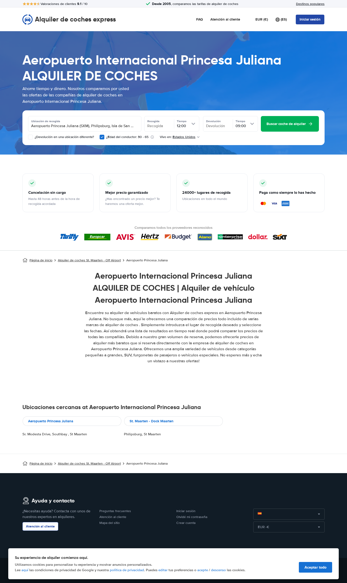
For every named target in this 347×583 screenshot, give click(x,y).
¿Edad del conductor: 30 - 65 (127, 137)
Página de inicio (41, 260)
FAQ (199, 19)
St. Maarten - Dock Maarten (152, 421)
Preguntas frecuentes (115, 511)
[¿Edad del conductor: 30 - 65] (102, 137)
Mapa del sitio (109, 523)
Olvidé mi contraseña (191, 517)
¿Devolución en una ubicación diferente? (64, 137)
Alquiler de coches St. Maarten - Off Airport (89, 260)
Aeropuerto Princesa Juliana (50, 421)
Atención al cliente (225, 19)
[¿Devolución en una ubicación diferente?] (30, 137)
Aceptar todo (315, 567)
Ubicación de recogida (45, 121)
